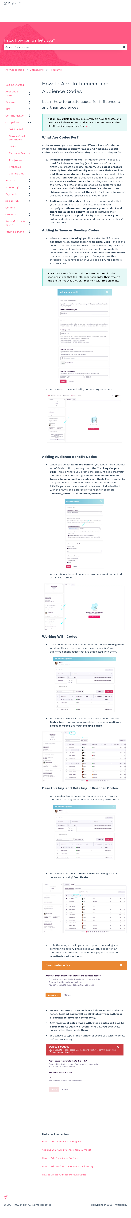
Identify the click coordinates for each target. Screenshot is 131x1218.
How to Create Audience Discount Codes (64, 1174)
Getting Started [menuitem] (14, 84)
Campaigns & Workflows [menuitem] (17, 137)
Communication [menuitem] (15, 115)
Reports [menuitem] (10, 180)
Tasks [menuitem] (12, 146)
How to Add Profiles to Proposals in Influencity (67, 1166)
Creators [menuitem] (10, 214)
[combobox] (62, 47)
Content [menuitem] (10, 207)
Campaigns (37, 69)
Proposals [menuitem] (15, 166)
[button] (29, 92)
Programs (56, 69)
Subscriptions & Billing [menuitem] (15, 223)
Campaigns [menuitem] (12, 122)
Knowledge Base (14, 69)
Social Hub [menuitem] (12, 200)
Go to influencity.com (111, 13)
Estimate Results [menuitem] (19, 153)
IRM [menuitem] (7, 108)
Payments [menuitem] (11, 194)
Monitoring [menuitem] (12, 187)
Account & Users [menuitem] (11, 93)
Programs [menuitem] (15, 160)
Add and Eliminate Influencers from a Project (66, 1150)
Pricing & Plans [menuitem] (14, 231)
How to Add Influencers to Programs (62, 1141)
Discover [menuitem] (10, 102)
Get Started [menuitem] (16, 129)
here (87, 126)
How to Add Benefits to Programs (60, 1158)
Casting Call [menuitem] (16, 173)
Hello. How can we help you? (29, 40)
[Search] (124, 47)
